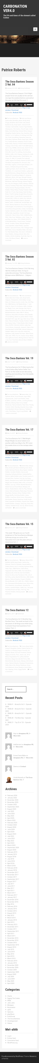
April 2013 (10, 922)
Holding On (26, 154)
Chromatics (16, 129)
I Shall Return (25, 156)
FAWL (9, 1000)
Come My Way (13, 131)
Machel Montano (10, 173)
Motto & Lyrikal (19, 317)
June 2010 (11, 952)
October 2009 (12, 970)
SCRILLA (16, 198)
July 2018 (10, 859)
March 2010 (11, 958)
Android (15, 112)
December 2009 (12, 965)
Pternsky (17, 407)
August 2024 (11, 827)
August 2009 (11, 974)
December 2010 (12, 938)
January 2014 (12, 920)
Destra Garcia (16, 133)
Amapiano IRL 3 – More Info (23, 758)
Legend (13, 164)
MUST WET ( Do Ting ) (12, 179)
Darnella (18, 564)
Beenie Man (24, 394)
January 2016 (12, 909)
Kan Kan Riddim (25, 573)
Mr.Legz (18, 177)
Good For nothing (16, 152)
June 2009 (11, 979)
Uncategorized (12, 1021)
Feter (6, 568)
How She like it (26, 571)
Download (15, 110)
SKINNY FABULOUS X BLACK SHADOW (17, 331)
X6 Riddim (8, 508)
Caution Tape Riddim (25, 127)
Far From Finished (20, 652)
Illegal (9, 308)
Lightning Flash (10, 169)
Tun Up (22, 505)
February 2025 (12, 823)
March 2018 (11, 866)
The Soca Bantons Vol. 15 (19, 524)
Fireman (16, 478)
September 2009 (13, 972)
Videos (9, 1023)
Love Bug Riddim (27, 400)
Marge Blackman (21, 173)
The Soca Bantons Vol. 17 (19, 429)
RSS (20, 112)
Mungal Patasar (26, 177)
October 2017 (12, 877)
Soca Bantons (18, 206)
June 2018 (11, 861)
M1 (32, 171)
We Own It (22, 232)
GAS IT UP (22, 146)
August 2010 (11, 947)
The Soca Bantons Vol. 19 (19, 358)
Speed (7, 211)
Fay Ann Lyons (27, 476)
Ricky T (7, 194)
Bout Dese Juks (21, 122)
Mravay (13, 403)
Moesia (32, 1056)
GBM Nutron (29, 146)
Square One (25, 501)
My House (17, 661)
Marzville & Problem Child (20, 314)
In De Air (12, 654)
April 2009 (10, 983)
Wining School (18, 234)
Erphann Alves (9, 652)
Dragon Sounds (22, 650)
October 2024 (12, 825)
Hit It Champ (18, 154)
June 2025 (11, 813)
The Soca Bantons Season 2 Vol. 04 (19, 83)
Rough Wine (22, 194)
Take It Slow (16, 215)
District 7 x (8, 135)
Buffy (12, 562)
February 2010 (12, 961)
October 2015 (12, 911)
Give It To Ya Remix (17, 306)
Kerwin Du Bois (26, 160)
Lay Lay (12, 484)
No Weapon (15, 183)
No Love (8, 183)
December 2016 (12, 899)
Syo (25, 587)
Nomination (11, 1007)
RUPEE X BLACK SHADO (16, 325)
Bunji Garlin (17, 125)
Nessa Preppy (27, 181)
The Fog (23, 589)
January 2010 (12, 963)
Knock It (24, 162)
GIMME (14, 148)
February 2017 (12, 895)
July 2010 (10, 949)
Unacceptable (9, 225)
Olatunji (25, 183)
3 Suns (23, 646)
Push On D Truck (10, 192)
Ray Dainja (19, 192)
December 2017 (12, 872)
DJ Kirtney (23, 135)
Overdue (12, 185)
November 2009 (12, 967)
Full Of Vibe (14, 146)
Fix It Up (22, 478)
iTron (13, 308)
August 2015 (11, 913)
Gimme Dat (20, 148)
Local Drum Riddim (20, 171)
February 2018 (12, 868)
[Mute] (25, 105)
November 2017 (12, 875)
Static (31, 501)
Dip (31, 133)
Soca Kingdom (28, 206)
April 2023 (10, 843)
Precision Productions (26, 663)
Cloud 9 (13, 564)
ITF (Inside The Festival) (22, 158)
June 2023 (11, 838)
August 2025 (11, 809)
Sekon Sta (23, 198)
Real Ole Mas (27, 192)
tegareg (10, 669)
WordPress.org (12, 1043)
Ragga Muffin (9, 495)
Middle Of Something (12, 175)
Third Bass (12, 411)
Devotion (26, 133)
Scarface (13, 497)
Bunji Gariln (26, 298)
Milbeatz (8, 403)
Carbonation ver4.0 (15, 8)
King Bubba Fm (16, 162)
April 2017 (10, 890)
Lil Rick (19, 400)
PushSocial (11, 1016)
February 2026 (12, 795)
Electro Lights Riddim (12, 476)
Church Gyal (24, 129)
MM (28, 577)
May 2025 (10, 816)
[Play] (8, 105)
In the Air (16, 573)
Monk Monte (9, 661)
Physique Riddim (20, 188)
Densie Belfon (26, 564)
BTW (31, 560)
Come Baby (22, 300)
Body (24, 120)
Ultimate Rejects (25, 223)
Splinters (13, 211)
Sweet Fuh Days (25, 213)
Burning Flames (14, 470)
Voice (14, 230)
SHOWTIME (25, 202)
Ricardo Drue (24, 407)
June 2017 (11, 886)
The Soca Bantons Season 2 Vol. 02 (19, 258)
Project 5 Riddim (26, 579)
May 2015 (10, 915)
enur (20, 476)
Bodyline (12, 122)
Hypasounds (17, 156)
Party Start (19, 185)
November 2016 (12, 902)
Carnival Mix (14, 127)
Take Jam (8, 335)
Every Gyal (25, 139)
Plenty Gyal (23, 491)
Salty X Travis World (16, 196)
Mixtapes (10, 1005)
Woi (25, 234)
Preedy (21, 190)
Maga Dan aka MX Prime (19, 659)
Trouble (12, 223)
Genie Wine (24, 568)
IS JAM (12, 158)
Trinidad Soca (15, 505)
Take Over (12, 217)
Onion (7, 491)
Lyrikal (28, 171)
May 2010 (10, 954)
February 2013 (12, 924)
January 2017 (12, 897)
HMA (19, 571)
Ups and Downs (15, 227)
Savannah (17, 327)
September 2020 (13, 847)
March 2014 (11, 918)
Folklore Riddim (28, 143)
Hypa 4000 (8, 156)
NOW (20, 183)
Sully (10, 213)
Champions (8, 129)
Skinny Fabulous (15, 204)
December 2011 (12, 927)
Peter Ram (25, 405)
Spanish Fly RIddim (15, 501)
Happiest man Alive (11, 571)
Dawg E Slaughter (10, 648)
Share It (21, 200)
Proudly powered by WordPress (12, 1056)
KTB (23, 482)
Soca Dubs (27, 667)
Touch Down (21, 221)
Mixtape (25, 487)
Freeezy (7, 146)
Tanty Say (23, 503)
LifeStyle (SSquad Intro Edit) (18, 167)
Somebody (29, 209)
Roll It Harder (14, 194)
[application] (19, 104)
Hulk (31, 154)
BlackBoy (15, 120)
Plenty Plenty (14, 190)
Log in (9, 1036)
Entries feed (11, 1038)
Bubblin (7, 562)
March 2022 (11, 845)
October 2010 (12, 942)
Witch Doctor (29, 505)
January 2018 (12, 870)
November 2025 (12, 802)
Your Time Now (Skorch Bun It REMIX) (20, 340)
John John (11, 1003)
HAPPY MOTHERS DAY (26, 480)
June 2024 (11, 829)
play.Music (10, 1014)
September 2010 (13, 945)
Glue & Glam (17, 150)
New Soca (27, 319)
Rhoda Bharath (10, 581)
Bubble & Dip (9, 125)
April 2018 (10, 863)
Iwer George (19, 308)
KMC (20, 482)
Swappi (17, 503)
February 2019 (12, 852)
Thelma (7, 505)
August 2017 (11, 881)
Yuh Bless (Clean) (14, 238)
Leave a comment (12, 342)
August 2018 (11, 856)
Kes (25, 308)
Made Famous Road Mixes (13, 487)
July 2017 (10, 884)
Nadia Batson (24, 179)
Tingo (27, 217)
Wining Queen (20, 592)
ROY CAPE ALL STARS (22, 581)
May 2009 (10, 981)
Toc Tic (18, 335)
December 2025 (12, 800)
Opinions (10, 1012)
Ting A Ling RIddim (22, 411)
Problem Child (9, 407)
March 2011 (11, 936)
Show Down (20, 497)
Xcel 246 (23, 236)
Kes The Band (14, 482)
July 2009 (10, 976)
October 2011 (12, 929)
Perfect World (9, 188)
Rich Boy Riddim (19, 495)
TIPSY (13, 335)
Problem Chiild (27, 190)
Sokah (24, 209)
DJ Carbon (15, 135)
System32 (8, 215)
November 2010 (12, 940)
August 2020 (11, 850)
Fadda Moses (12, 141)
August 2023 (11, 834)
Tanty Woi (30, 503)
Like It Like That (20, 169)
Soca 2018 (24, 204)
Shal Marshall (14, 200)
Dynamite (22, 137)
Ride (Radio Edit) (22, 323)
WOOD (12, 236)
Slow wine (30, 583)
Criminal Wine (22, 131)
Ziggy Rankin (22, 669)
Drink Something (13, 137)
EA (30, 394)
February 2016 (12, 906)
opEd (9, 1010)
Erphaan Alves (16, 139)
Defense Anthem (16, 474)
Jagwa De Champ (14, 160)
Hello (12, 154)
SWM (22, 587)
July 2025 (10, 811)
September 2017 (13, 879)
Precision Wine (16, 493)
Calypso (7, 300)
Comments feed (13, 1040)
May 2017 (10, 888)
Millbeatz (8, 177)
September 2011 (13, 931)
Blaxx (20, 120)
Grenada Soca (14, 480)
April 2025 (10, 818)
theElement (20, 614)
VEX (22, 227)
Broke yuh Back (14, 468)
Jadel (7, 160)
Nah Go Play (22, 489)
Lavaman (13, 400)
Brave (28, 122)
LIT (12, 171)
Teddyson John (20, 217)
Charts (9, 996)
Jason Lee (23, 654)
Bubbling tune (24, 468)
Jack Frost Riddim (19, 398)
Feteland (20, 141)
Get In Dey (8, 148)
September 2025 (13, 807)
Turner (17, 223)
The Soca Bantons (12, 118)
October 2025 (12, 804)
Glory (11, 150)
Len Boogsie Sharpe (23, 164)
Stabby (30, 211)
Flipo (10, 568)
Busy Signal (23, 470)
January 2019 (12, 854)
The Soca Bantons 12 (16, 610)
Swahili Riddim (10, 503)
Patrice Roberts (28, 185)
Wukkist (17, 236)
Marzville (30, 173)
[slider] (30, 104)
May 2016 (10, 904)
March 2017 (11, 893)
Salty (30, 407)
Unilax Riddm (19, 225)
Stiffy (7, 213)
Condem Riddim (15, 472)
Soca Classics (19, 667)
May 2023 (10, 841)
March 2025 (11, 820)
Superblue (16, 213)
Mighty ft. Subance (25, 175)
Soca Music (18, 585)
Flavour (15, 143)
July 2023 (10, 836)
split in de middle (21, 211)
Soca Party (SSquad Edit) (13, 209)
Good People (19, 396)
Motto (13, 177)
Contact (23, 766)
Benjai (31, 466)
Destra (19, 648)
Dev (22, 133)
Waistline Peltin (21, 230)
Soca (28, 665)
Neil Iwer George (17, 181)
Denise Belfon (27, 474)
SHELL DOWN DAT (15, 202)
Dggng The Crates (13, 998)
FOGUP (20, 143)
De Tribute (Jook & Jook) (16, 302)
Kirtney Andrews (25, 88)
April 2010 (10, 956)
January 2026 (12, 798)
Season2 (23, 327)
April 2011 (10, 933)
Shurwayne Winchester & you (17, 583)
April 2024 (10, 832)
